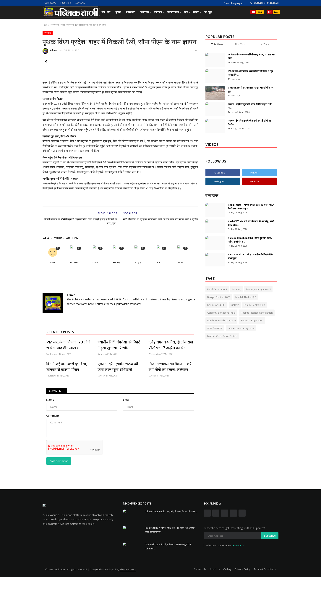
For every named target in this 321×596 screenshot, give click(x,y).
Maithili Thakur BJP (245, 297)
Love (95, 262)
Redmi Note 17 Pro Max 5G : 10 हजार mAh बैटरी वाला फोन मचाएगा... (251, 206)
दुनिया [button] (119, 12)
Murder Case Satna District (222, 336)
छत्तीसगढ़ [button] (145, 12)
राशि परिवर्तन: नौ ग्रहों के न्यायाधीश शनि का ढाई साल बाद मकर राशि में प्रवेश (160, 219)
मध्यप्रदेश (55, 24)
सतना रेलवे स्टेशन (214, 328)
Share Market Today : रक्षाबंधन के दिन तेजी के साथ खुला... (250, 256)
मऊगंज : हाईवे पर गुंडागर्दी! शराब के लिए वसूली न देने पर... (250, 106)
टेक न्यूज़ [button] (208, 12)
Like (52, 262)
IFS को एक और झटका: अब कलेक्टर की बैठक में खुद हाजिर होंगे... (250, 73)
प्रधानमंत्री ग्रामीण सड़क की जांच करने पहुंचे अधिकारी (118, 367)
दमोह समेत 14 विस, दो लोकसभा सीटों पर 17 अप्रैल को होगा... (171, 345)
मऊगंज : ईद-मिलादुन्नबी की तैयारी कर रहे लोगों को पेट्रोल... (249, 122)
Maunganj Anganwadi (258, 289)
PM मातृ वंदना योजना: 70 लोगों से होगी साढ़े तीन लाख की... (68, 345)
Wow (180, 262)
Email (126, 399)
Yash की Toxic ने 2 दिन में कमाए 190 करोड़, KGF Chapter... (251, 223)
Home (46, 24)
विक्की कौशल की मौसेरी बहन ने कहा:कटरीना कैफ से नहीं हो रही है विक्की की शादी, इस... (80, 221)
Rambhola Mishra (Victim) (221, 320)
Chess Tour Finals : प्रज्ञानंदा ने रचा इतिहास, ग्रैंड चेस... (171, 511)
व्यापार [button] (196, 12)
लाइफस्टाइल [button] (173, 12)
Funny (116, 262)
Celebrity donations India (221, 312)
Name (50, 399)
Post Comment (58, 461)
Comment (52, 415)
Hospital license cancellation (257, 312)
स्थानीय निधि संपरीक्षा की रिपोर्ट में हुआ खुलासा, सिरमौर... (119, 345)
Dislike (74, 262)
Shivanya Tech (128, 569)
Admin (53, 50)
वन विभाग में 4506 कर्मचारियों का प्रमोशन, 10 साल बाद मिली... (251, 56)
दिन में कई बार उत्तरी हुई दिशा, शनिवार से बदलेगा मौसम (66, 367)
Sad (159, 262)
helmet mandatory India (241, 328)
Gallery (227, 569)
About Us (80, 2)
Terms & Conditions (265, 569)
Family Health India (254, 305)
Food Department (217, 289)
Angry (137, 262)
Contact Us (50, 2)
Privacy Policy (242, 569)
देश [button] (109, 12)
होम (103, 12)
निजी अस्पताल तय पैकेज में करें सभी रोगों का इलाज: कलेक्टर (170, 367)
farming (236, 289)
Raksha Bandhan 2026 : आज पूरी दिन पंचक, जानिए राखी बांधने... (250, 240)
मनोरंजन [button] (158, 12)
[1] (251, 3)
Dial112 (235, 305)
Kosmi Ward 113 (216, 305)
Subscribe (65, 2)
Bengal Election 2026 (218, 297)
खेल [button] (186, 12)
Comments (56, 391)
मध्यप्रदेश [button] (131, 12)
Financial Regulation (252, 320)
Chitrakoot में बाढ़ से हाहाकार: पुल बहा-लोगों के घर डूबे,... (250, 89)
